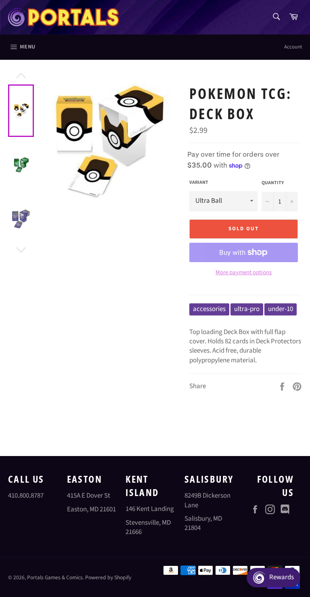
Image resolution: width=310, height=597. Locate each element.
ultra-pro (247, 309)
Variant (198, 182)
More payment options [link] (244, 273)
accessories (209, 309)
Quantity (273, 183)
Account (293, 46)
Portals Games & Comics (55, 577)
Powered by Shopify (108, 577)
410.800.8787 (26, 495)
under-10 (280, 309)
